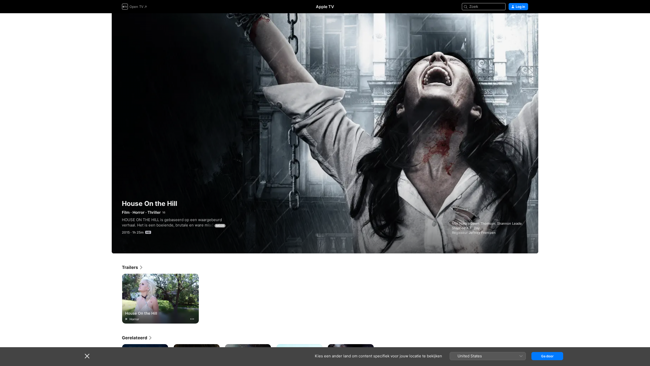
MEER (220, 225)
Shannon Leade (509, 223)
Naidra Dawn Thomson (477, 223)
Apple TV (325, 6)
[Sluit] (87, 356)
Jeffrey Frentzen (482, 233)
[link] (132, 267)
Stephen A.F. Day (466, 228)
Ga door (547, 356)
